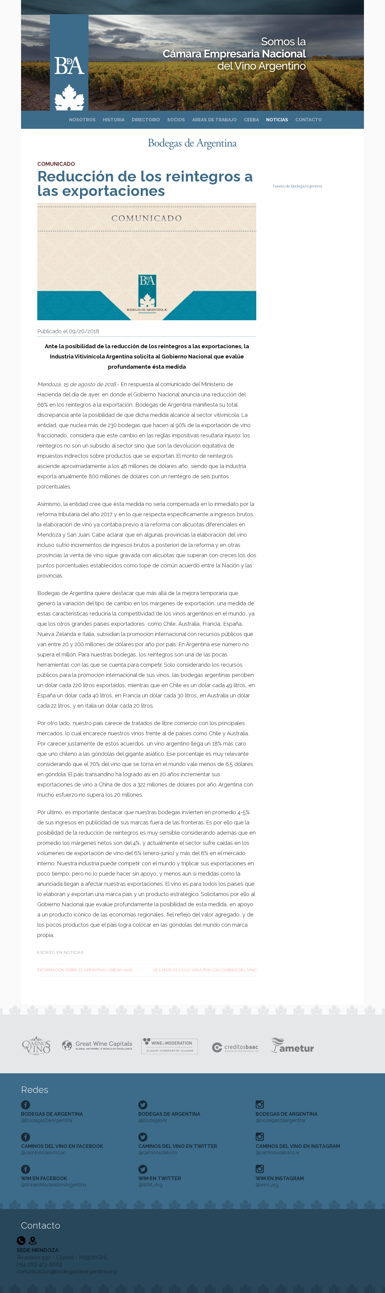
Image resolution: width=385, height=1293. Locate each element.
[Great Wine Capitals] (97, 1045)
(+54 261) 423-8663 (39, 1264)
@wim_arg (280, 1182)
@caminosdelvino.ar (62, 1149)
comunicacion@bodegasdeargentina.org (66, 1271)
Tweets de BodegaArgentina (297, 186)
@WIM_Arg (159, 1182)
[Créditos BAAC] (235, 1044)
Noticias (74, 952)
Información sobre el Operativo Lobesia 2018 (85, 970)
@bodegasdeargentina (287, 1117)
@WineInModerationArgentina (53, 1182)
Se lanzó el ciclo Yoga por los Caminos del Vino (204, 970)
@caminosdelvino (177, 1149)
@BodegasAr (169, 1117)
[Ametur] (292, 1044)
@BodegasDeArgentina (52, 1117)
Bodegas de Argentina (69, 54)
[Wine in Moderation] (171, 1044)
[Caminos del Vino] (37, 1045)
